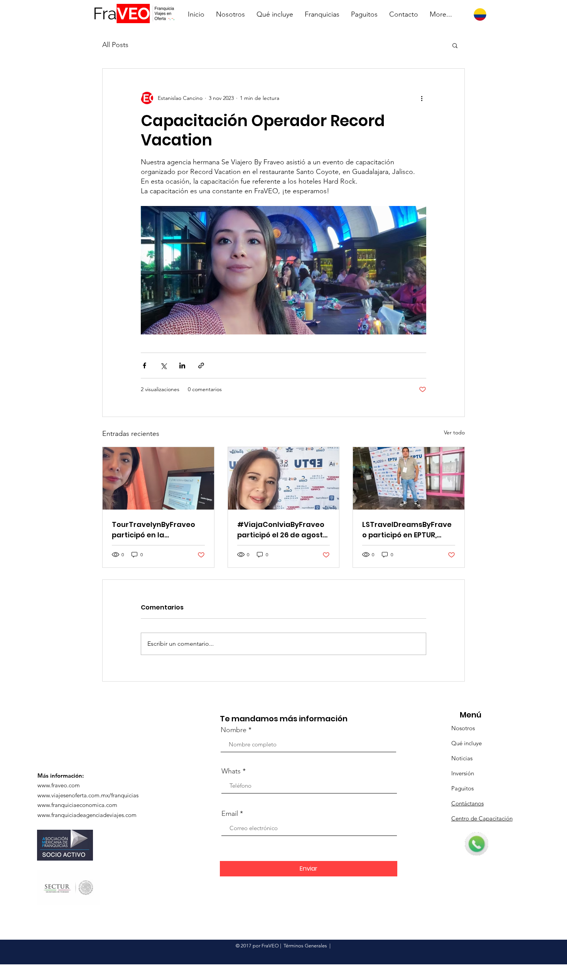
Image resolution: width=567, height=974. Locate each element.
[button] (455, 45)
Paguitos (462, 788)
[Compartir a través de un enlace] (201, 365)
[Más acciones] (421, 98)
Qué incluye (466, 743)
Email (229, 813)
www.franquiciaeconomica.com (77, 805)
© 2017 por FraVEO (257, 946)
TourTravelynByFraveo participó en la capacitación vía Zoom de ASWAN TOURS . (154, 530)
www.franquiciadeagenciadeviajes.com (87, 815)
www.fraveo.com (58, 785)
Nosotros (463, 728)
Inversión (462, 773)
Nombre (233, 729)
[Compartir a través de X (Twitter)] (163, 365)
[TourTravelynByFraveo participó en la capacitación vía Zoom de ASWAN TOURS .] (158, 478)
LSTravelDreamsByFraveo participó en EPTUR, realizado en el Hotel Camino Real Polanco (407, 530)
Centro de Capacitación (482, 818)
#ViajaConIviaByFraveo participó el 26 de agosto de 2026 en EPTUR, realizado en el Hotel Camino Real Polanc (282, 530)
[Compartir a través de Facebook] (144, 365)
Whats (231, 771)
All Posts (115, 45)
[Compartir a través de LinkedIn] (182, 365)
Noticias (461, 758)
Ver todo (454, 432)
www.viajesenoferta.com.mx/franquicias (87, 795)
